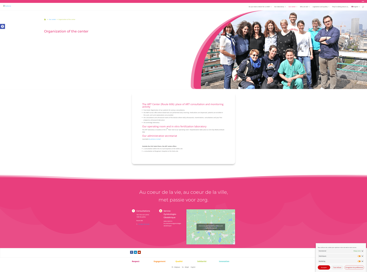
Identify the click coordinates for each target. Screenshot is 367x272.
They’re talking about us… (340, 7)
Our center (292, 7)
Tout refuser (337, 267)
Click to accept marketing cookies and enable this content (211, 227)
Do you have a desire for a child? (259, 7)
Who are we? (304, 7)
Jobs (363, 1)
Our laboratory (279, 7)
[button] (2, 26)
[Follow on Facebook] (131, 252)
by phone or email (155, 139)
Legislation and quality (320, 7)
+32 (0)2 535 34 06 (143, 224)
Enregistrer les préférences (354, 267)
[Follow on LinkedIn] (135, 252)
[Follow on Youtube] (139, 252)
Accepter (324, 267)
